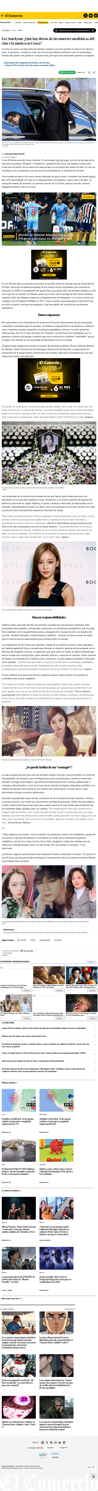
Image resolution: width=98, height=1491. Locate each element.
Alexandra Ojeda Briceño (15, 154)
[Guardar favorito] (89, 72)
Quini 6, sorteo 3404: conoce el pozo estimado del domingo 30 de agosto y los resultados (56, 1171)
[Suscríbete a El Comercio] (90, 15)
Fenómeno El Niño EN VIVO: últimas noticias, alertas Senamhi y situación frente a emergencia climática (18, 1171)
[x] (46, 1442)
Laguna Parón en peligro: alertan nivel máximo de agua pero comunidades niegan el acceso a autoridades (44, 1028)
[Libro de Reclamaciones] (55, 1455)
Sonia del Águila (44, 1240)
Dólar (80, 22)
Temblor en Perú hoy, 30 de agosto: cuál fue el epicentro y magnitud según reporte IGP (55, 1121)
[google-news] (64, 1442)
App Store (50, 1448)
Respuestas (43, 1114)
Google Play (64, 1448)
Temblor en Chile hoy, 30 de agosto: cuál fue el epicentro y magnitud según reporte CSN (18, 1121)
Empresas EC (43, 22)
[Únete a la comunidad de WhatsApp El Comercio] (67, 72)
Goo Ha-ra (57, 290)
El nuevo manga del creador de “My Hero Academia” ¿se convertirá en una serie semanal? (18, 1383)
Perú (3, 1164)
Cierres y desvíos (29, 22)
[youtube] (55, 1442)
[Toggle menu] (2, 15)
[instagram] (51, 1442)
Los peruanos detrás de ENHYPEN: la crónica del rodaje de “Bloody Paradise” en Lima (18, 1279)
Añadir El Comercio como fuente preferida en (74, 30)
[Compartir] (94, 72)
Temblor (18, 22)
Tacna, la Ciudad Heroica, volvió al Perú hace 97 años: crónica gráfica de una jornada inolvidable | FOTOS (44, 1053)
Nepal (61, 22)
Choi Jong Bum (85, 644)
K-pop (32, 940)
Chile (3, 1114)
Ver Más (57, 940)
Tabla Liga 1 (88, 22)
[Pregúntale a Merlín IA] (93, 1476)
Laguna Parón (70, 22)
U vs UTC (54, 22)
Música (4, 1222)
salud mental (45, 940)
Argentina (42, 1164)
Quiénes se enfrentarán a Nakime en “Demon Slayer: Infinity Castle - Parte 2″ (18, 1424)
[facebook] (42, 1442)
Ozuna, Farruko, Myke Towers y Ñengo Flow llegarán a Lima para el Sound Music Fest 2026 (55, 1279)
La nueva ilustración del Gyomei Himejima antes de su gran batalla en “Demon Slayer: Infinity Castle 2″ (56, 1340)
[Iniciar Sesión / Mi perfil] (96, 15)
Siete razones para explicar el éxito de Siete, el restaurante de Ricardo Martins (33, 1061)
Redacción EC (6, 1132)
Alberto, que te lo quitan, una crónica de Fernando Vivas (24, 1036)
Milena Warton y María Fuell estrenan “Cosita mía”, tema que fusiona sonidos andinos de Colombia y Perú (19, 1229)
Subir (89, 1467)
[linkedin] (59, 1442)
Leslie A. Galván (7, 1290)
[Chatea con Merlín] (85, 15)
